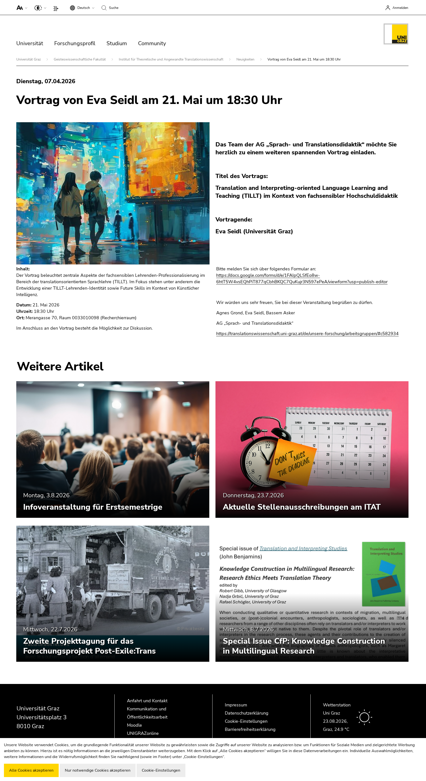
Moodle (134, 725)
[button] (21, 7)
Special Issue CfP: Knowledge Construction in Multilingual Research (304, 646)
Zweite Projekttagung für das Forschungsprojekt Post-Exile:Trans (89, 646)
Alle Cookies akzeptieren (31, 770)
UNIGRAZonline (143, 733)
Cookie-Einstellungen (246, 721)
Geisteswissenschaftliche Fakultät (80, 59)
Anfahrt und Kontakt (147, 701)
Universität (29, 43)
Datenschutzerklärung (246, 713)
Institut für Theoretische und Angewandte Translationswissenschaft (171, 59)
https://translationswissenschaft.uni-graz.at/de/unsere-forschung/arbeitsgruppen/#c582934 (307, 334)
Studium (116, 43)
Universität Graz (29, 59)
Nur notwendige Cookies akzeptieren (97, 770)
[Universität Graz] (396, 34)
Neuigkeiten (245, 59)
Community (152, 43)
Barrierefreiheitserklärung (250, 729)
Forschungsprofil (74, 43)
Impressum (236, 705)
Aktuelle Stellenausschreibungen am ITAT (302, 507)
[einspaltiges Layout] (57, 7)
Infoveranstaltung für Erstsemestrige (92, 507)
